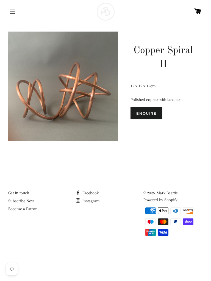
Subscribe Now (21, 200)
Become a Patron (23, 208)
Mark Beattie (167, 192)
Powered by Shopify (160, 199)
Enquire (146, 113)
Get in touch (18, 192)
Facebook (90, 192)
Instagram (90, 200)
